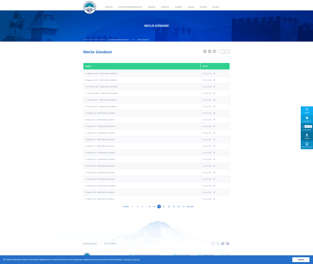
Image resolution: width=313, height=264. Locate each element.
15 (154, 206)
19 (174, 206)
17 (164, 206)
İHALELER (191, 7)
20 (179, 206)
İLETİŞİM (215, 7)
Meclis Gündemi (143, 40)
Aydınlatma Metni (90, 243)
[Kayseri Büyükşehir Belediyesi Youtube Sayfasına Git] (223, 243)
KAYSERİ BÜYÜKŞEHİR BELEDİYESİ (130, 7)
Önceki (124, 206)
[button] (205, 51)
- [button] (220, 51)
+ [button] (228, 51)
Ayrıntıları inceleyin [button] (131, 259)
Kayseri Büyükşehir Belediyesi (118, 40)
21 (183, 206)
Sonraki (188, 206)
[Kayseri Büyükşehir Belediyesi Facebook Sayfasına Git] (213, 243)
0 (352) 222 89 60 (184, 255)
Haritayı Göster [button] (208, 255)
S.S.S (227, 255)
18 (169, 206)
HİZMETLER (165, 7)
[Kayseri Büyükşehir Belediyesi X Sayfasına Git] (218, 243)
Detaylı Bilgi (206, 73)
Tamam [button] (301, 260)
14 (149, 206)
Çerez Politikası (110, 243)
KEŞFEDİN (203, 7)
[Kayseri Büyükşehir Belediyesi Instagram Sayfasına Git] (228, 243)
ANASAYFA (108, 7)
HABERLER (152, 7)
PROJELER (178, 7)
